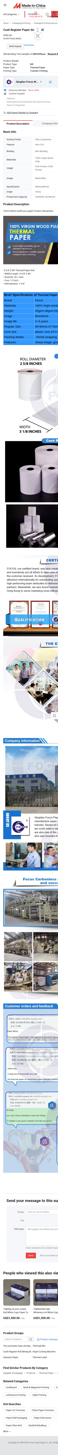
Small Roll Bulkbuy (37, 1425)
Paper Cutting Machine (44, 1351)
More (6, 1431)
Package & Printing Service (45, 23)
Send (30, 1255)
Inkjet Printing (39, 1394)
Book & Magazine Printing (36, 1387)
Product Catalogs (49, 1339)
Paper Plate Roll (14, 1425)
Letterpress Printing (16, 1394)
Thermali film (39, 1345)
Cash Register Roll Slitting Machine (18, 1351)
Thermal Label (40, 1357)
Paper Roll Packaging (16, 1417)
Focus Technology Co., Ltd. (41, 1442)
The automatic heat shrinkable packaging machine (18, 1345)
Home (6, 23)
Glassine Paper (10, 1357)
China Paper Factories (43, 1410)
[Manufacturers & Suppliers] (29, 5)
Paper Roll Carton (42, 1417)
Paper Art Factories (15, 1410)
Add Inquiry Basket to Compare (22, 112)
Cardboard (11, 1387)
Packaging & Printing (21, 23)
